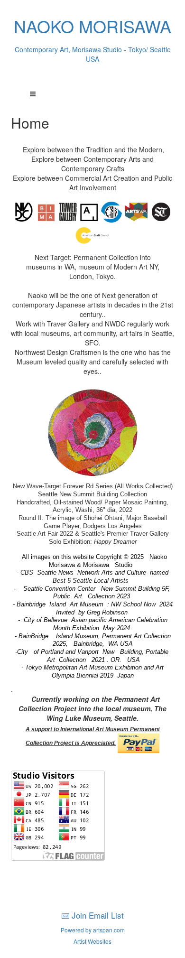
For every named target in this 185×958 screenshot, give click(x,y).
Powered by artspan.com (93, 930)
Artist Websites (92, 941)
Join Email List (98, 915)
